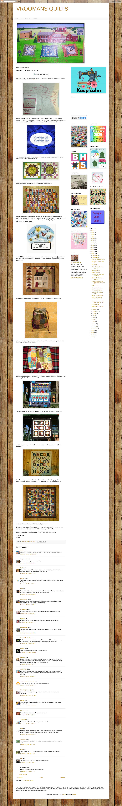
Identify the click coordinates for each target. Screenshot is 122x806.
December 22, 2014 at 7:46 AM (27, 762)
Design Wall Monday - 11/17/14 (97, 278)
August (94, 313)
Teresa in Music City (25, 637)
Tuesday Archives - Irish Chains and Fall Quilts (98, 301)
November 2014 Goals (97, 306)
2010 (92, 337)
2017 (92, 247)
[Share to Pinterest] (45, 542)
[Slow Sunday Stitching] (97, 182)
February (95, 326)
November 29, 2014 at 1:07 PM (27, 664)
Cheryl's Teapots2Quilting (26, 681)
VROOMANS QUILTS (42, 9)
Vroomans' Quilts (77, 262)
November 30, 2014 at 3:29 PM (27, 724)
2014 (92, 253)
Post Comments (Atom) (28, 780)
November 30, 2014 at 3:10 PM (27, 715)
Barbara (35, 79)
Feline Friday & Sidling (97, 295)
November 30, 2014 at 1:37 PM (27, 706)
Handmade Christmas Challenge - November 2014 (98, 282)
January (95, 328)
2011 (92, 335)
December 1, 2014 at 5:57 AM (27, 744)
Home (16, 18)
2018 (92, 245)
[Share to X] (42, 542)
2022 (92, 236)
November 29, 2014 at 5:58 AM (27, 604)
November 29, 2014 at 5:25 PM (27, 676)
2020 (92, 241)
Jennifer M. (23, 719)
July (94, 315)
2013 (92, 330)
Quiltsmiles (23, 739)
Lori (21, 758)
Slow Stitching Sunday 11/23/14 (97, 267)
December (95, 255)
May (94, 319)
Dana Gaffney (23, 599)
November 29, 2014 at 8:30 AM (27, 643)
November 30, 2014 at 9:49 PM (27, 734)
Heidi (21, 749)
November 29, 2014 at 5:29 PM (27, 685)
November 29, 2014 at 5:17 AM (27, 573)
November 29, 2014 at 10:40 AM (28, 652)
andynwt (64, 794)
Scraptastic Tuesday (97, 288)
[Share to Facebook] (43, 542)
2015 (92, 251)
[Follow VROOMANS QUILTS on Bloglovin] (79, 120)
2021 (92, 239)
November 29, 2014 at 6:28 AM (27, 613)
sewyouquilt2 (23, 559)
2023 (92, 234)
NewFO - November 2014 (98, 259)
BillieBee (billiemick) (25, 690)
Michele (22, 578)
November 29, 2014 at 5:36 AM (27, 594)
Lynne (38, 157)
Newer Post (19, 777)
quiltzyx (22, 700)
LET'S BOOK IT (25, 18)
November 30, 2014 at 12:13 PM (28, 695)
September (95, 311)
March (94, 324)
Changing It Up (96, 270)
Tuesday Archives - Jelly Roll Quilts (98, 275)
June (94, 317)
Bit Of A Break (95, 264)
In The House (95, 286)
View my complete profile (77, 277)
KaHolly (22, 648)
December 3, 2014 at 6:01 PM (27, 753)
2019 (92, 243)
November (95, 257)
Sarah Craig (23, 669)
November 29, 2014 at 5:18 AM (27, 584)
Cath (21, 728)
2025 (92, 230)
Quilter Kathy (23, 609)
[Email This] (38, 542)
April (94, 321)
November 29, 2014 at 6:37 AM (27, 622)
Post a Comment (23, 774)
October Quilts (95, 304)
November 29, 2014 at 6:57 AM (27, 633)
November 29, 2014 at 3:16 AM (27, 563)
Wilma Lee (23, 711)
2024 (92, 232)
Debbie (22, 568)
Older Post (62, 777)
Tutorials (35, 18)
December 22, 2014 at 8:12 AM (27, 771)
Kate (21, 588)
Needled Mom (23, 627)
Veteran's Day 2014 (97, 290)
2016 (92, 249)
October (95, 309)
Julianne (22, 657)
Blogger (74, 794)
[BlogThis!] (40, 542)
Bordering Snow (96, 272)
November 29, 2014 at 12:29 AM (28, 554)
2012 (92, 332)
